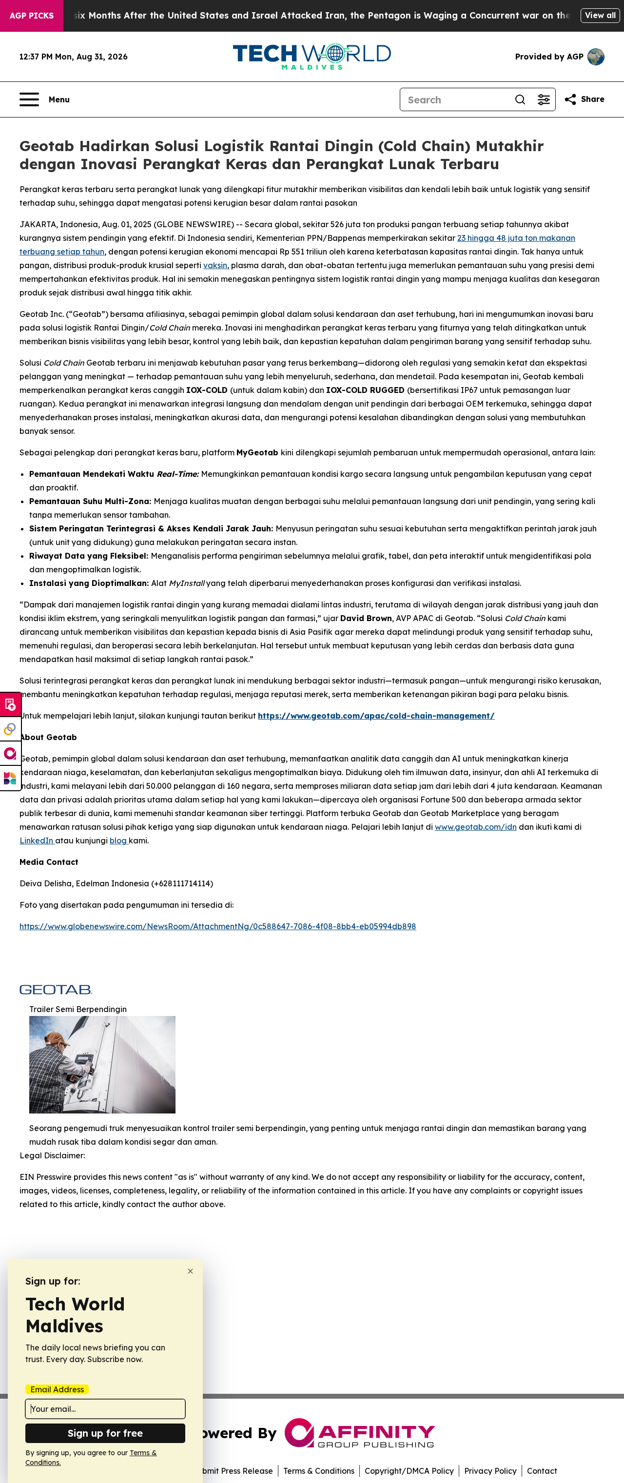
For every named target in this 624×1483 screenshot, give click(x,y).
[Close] (190, 1271)
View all (600, 15)
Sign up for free (105, 1433)
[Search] (520, 99)
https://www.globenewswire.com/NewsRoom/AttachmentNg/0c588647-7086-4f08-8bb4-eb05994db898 (218, 926)
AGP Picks (32, 15)
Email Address (57, 1389)
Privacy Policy (490, 1471)
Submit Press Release (233, 1471)
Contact (542, 1471)
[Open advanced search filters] (543, 99)
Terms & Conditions (318, 1471)
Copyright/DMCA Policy (409, 1471)
